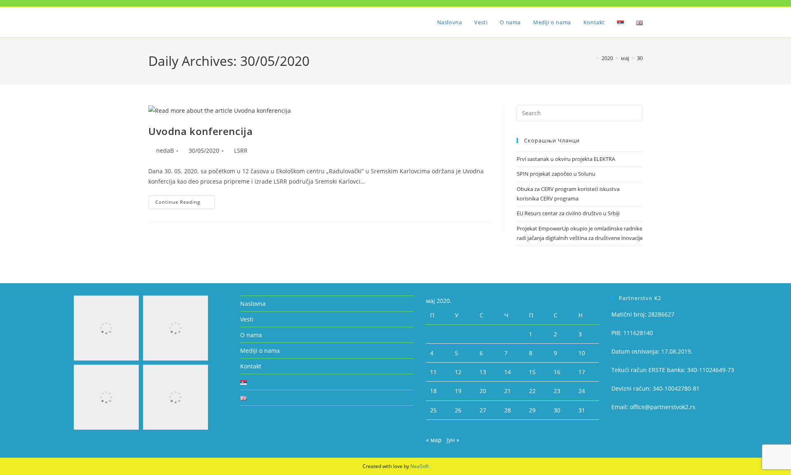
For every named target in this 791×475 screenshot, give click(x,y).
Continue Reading (185, 200)
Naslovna (253, 303)
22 (532, 391)
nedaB (165, 150)
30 (640, 58)
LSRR (241, 150)
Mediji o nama (260, 350)
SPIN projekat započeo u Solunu (556, 173)
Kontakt (250, 366)
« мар (434, 440)
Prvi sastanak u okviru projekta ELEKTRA (566, 159)
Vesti (246, 319)
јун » (453, 440)
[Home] (592, 58)
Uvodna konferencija (200, 131)
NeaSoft (419, 466)
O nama (251, 335)
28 (507, 410)
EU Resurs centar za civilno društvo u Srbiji (568, 213)
